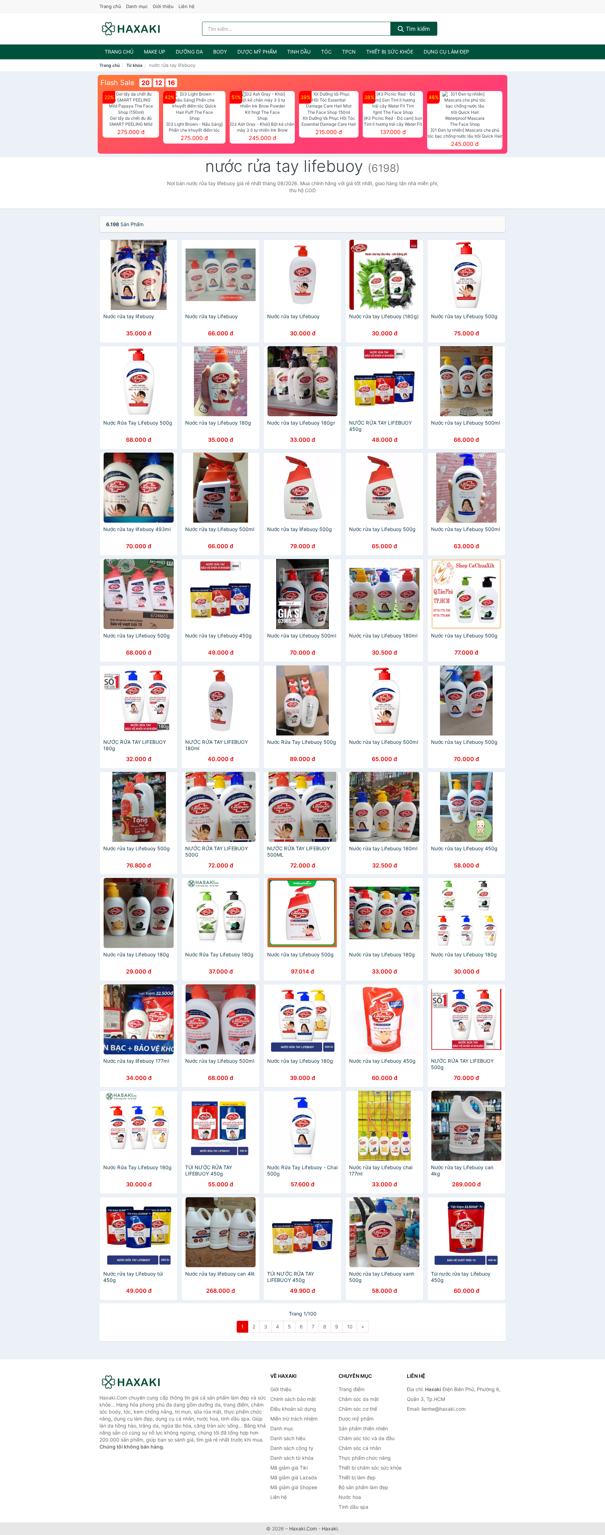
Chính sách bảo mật (293, 1399)
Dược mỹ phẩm (257, 52)
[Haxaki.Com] (130, 28)
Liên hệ (187, 6)
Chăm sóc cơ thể (358, 1409)
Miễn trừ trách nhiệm (294, 1419)
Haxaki (330, 1528)
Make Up (154, 52)
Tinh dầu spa (353, 1507)
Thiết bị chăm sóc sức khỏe (370, 1468)
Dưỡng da (189, 52)
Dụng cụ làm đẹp (446, 52)
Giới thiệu (163, 6)
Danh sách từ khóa (291, 1458)
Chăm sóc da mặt (359, 1399)
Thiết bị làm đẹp (357, 1477)
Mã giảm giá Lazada (293, 1477)
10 (350, 1327)
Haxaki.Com (303, 1528)
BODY (220, 52)
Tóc (326, 52)
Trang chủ (110, 6)
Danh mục (137, 6)
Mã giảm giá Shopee (293, 1487)
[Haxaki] (134, 1382)
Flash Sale (117, 82)
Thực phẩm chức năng (365, 1458)
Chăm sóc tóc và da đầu (367, 1438)
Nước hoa (350, 1497)
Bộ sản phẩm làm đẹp (363, 1487)
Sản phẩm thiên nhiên (363, 1428)
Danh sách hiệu (287, 1438)
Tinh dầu (299, 52)
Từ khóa (134, 65)
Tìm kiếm (417, 28)
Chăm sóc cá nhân (360, 1448)
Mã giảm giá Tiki (289, 1468)
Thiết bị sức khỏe (389, 52)
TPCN (349, 52)
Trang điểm (351, 1389)
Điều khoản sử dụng (293, 1409)
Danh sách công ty (291, 1448)
